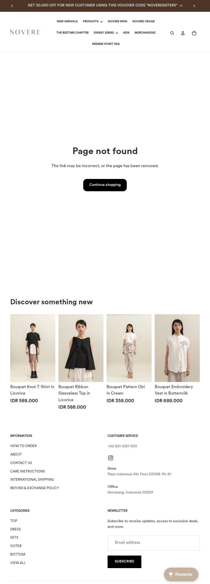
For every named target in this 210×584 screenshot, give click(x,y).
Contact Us (21, 463)
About (16, 454)
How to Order (23, 446)
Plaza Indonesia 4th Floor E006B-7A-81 (139, 474)
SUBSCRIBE (124, 561)
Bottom (17, 554)
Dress (15, 529)
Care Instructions (27, 471)
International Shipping (32, 479)
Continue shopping (105, 185)
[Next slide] (194, 6)
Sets (14, 537)
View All (18, 563)
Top (13, 520)
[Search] (172, 33)
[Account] (182, 33)
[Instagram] (111, 458)
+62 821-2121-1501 (122, 446)
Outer (16, 546)
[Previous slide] (12, 6)
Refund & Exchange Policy (34, 488)
